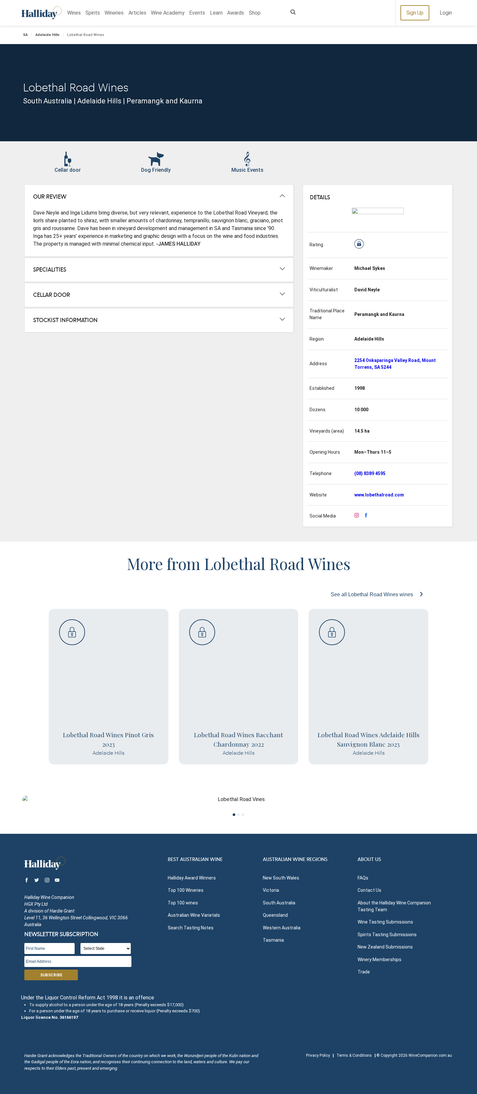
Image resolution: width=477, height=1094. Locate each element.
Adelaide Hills (47, 35)
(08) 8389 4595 (369, 473)
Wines (74, 13)
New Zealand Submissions (385, 946)
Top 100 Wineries (185, 890)
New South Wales (281, 877)
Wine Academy (168, 13)
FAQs (363, 877)
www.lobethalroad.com (379, 494)
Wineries (114, 13)
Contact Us (369, 890)
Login (446, 13)
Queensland (275, 915)
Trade (364, 971)
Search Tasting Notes (191, 927)
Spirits (92, 13)
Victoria (271, 890)
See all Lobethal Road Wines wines (372, 594)
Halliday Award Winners (192, 877)
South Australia (279, 902)
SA (25, 35)
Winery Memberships (379, 959)
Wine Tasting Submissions (385, 922)
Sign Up (414, 13)
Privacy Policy (318, 1055)
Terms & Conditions (354, 1055)
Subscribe (51, 975)
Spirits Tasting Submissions (387, 934)
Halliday (41, 12)
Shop (255, 13)
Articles (137, 13)
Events (197, 13)
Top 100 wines (183, 902)
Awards (235, 13)
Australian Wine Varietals (194, 915)
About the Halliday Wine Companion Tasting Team (394, 906)
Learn (216, 13)
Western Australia (281, 927)
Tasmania (273, 940)
